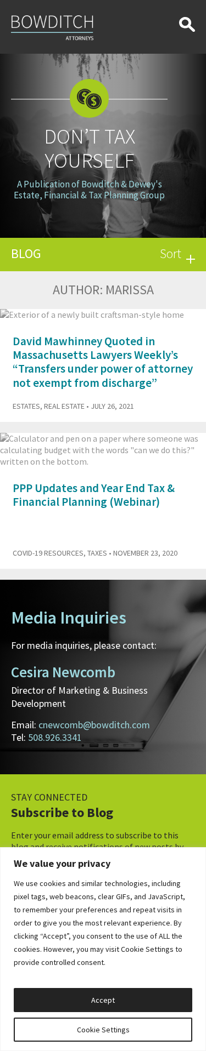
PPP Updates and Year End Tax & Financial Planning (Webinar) (94, 495)
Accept (103, 1000)
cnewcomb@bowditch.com (94, 724)
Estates (26, 406)
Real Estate (64, 406)
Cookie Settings (103, 1030)
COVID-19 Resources (48, 553)
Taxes (97, 553)
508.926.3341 (55, 737)
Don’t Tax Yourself (89, 148)
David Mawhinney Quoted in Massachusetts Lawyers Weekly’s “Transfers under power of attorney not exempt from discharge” (103, 362)
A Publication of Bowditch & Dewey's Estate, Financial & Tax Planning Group (89, 189)
